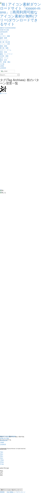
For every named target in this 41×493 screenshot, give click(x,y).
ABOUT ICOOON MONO (8, 28)
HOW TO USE (4, 30)
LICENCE (3, 68)
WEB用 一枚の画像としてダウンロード (12, 492)
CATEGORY (4, 32)
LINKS (2, 66)
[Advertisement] (8, 128)
